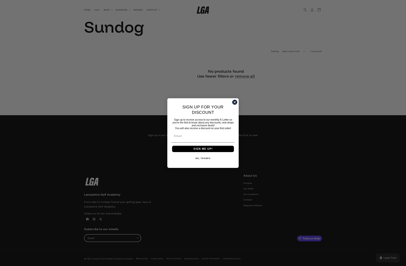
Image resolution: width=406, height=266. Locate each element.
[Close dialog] (234, 102)
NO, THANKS (203, 158)
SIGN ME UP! (203, 148)
